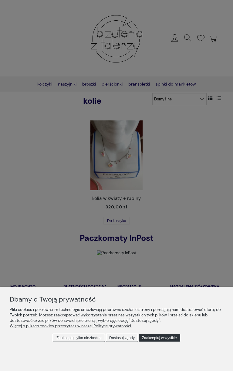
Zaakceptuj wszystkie (159, 338)
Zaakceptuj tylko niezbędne (79, 338)
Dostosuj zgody (122, 338)
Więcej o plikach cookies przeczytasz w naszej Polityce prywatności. (71, 326)
